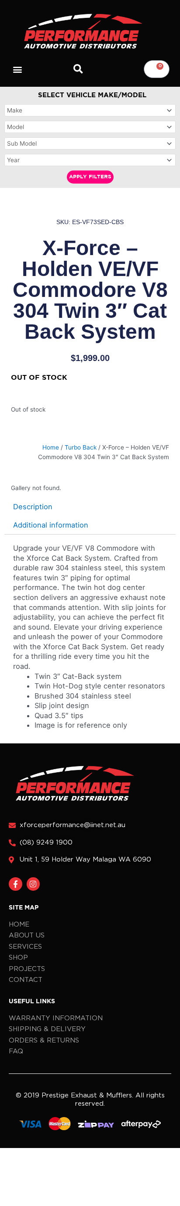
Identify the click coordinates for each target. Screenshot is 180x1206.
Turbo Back (81, 447)
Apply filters (90, 176)
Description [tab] (32, 506)
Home (50, 447)
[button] (17, 69)
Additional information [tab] (50, 525)
